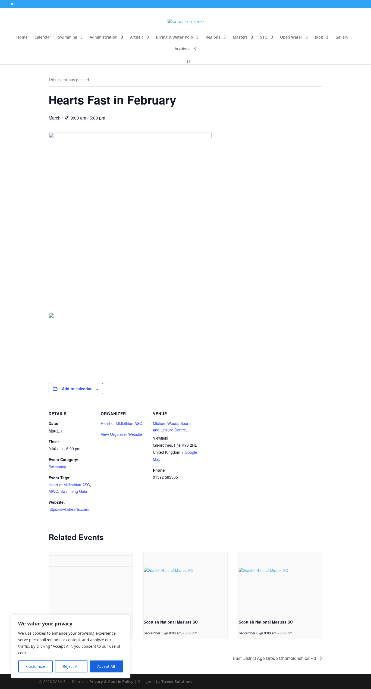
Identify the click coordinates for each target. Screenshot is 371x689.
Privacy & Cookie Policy (111, 681)
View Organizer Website (121, 434)
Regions (213, 37)
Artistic (136, 37)
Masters (240, 37)
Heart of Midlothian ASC (69, 484)
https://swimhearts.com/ (69, 509)
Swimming (67, 37)
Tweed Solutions (176, 681)
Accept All (106, 666)
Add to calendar (77, 388)
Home (21, 37)
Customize (35, 666)
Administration (104, 37)
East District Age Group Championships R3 (275, 658)
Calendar (42, 37)
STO (264, 37)
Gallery (341, 37)
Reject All (71, 666)
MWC (53, 491)
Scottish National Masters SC (171, 622)
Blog (319, 37)
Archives (182, 49)
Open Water (291, 37)
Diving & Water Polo (174, 37)
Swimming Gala (73, 491)
